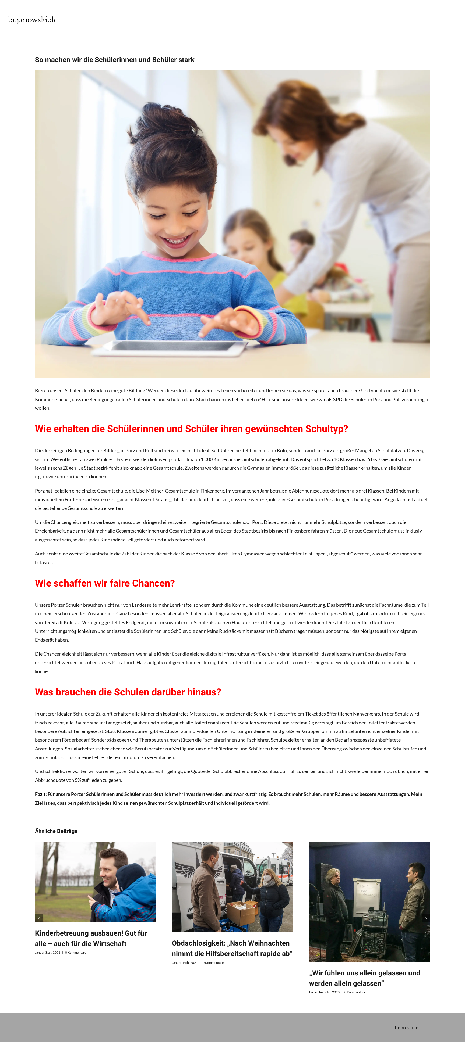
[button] (39, 918)
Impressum (406, 1027)
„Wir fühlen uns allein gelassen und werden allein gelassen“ (364, 978)
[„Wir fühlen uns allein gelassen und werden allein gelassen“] (369, 902)
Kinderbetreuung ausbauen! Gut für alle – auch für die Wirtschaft (91, 938)
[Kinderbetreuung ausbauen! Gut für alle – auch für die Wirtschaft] (95, 882)
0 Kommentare (75, 952)
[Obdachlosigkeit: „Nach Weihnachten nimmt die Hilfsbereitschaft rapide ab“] (232, 887)
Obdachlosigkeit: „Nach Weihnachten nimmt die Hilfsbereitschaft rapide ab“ (232, 948)
